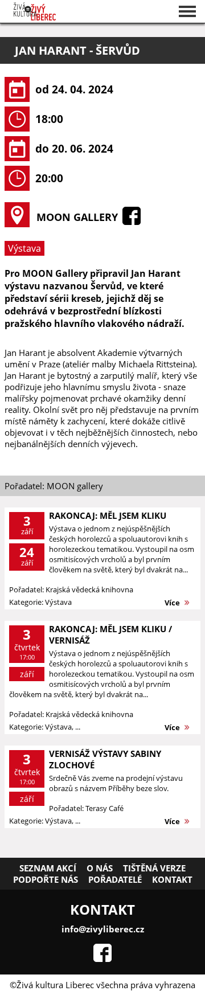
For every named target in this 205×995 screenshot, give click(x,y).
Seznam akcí (47, 868)
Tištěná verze (154, 868)
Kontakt (172, 879)
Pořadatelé (115, 879)
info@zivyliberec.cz (103, 929)
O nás (100, 868)
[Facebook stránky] (102, 958)
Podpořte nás (45, 879)
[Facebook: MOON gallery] (131, 221)
